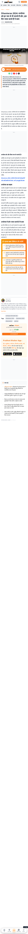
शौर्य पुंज (9, 301)
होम (1, 5)
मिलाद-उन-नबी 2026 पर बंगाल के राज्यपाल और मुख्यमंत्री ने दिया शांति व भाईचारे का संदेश (14, 400)
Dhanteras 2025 (20, 318)
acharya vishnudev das (11, 315)
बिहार (9, 5)
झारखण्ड (5, 5)
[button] (14, 56)
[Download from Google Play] (7, 353)
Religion (7, 9)
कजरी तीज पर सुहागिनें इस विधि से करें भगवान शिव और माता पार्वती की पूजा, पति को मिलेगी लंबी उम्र (15, 261)
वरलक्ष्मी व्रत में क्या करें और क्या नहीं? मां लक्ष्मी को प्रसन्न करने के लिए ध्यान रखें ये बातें (14, 268)
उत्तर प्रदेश (13, 5)
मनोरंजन (12, 343)
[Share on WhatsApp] (9, 73)
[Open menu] (2, 2)
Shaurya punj (8, 22)
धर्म (23, 343)
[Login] (14, 930)
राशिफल (9, 346)
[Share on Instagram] (16, 73)
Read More (3, 311)
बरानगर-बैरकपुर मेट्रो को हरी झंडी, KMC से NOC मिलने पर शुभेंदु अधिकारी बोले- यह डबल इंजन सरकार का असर (14, 406)
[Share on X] (19, 73)
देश (4, 343)
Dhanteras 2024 (10, 318)
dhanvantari (9, 321)
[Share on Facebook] (12, 73)
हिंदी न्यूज (14, 348)
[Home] (8, 2)
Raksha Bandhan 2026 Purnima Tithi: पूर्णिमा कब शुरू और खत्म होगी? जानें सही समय (15, 246)
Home (2, 9)
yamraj (16, 321)
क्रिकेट (5, 346)
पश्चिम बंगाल (18, 5)
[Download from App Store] (17, 353)
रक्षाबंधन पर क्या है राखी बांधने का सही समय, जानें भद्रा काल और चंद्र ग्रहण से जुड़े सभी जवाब (15, 254)
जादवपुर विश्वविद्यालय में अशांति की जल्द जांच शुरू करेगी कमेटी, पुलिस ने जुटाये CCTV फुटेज (14, 394)
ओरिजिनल (25, 5)
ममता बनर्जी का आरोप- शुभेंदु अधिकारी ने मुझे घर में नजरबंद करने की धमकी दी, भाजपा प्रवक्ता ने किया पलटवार (14, 413)
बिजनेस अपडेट (18, 343)
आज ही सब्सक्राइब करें (14, 334)
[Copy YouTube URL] (14, 73)
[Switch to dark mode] (19, 2)
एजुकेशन (7, 343)
